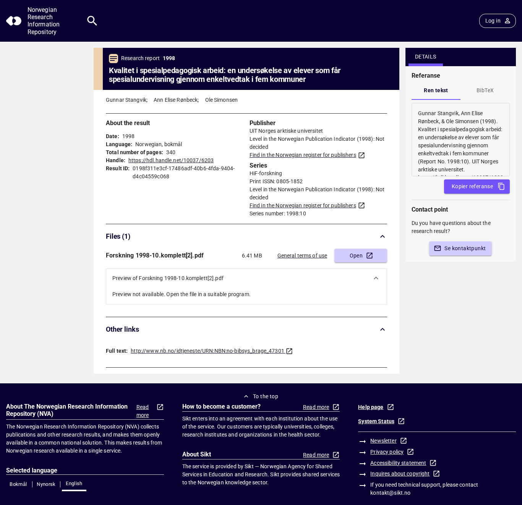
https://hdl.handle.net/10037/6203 (171, 160)
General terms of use (302, 255)
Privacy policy (387, 452)
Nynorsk (46, 484)
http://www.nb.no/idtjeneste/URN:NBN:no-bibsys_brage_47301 (207, 351)
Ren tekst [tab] (436, 90)
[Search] (92, 21)
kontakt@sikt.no (390, 493)
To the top (265, 396)
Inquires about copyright (400, 474)
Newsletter (383, 441)
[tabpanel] (461, 139)
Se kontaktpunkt (465, 248)
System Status (376, 421)
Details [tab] (425, 57)
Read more (142, 411)
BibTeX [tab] (485, 90)
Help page (370, 407)
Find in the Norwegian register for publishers (303, 155)
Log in (493, 21)
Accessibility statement (398, 463)
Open (356, 255)
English (74, 483)
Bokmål (18, 484)
